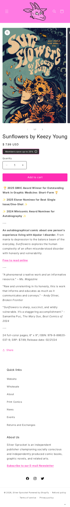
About (10, 394)
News (10, 409)
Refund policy (59, 492)
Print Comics (14, 401)
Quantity (7, 158)
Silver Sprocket (20, 492)
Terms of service (28, 497)
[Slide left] (27, 129)
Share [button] (9, 350)
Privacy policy (47, 497)
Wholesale (13, 386)
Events (11, 417)
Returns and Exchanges (21, 424)
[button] (7, 11)
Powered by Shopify (39, 492)
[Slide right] (42, 129)
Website (11, 378)
